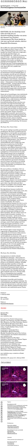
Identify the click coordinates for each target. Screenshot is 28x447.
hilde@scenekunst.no (12, 433)
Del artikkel (5, 362)
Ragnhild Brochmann (5, 5)
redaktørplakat (19, 408)
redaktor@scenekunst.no (13, 427)
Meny (25, 1)
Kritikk (3, 308)
